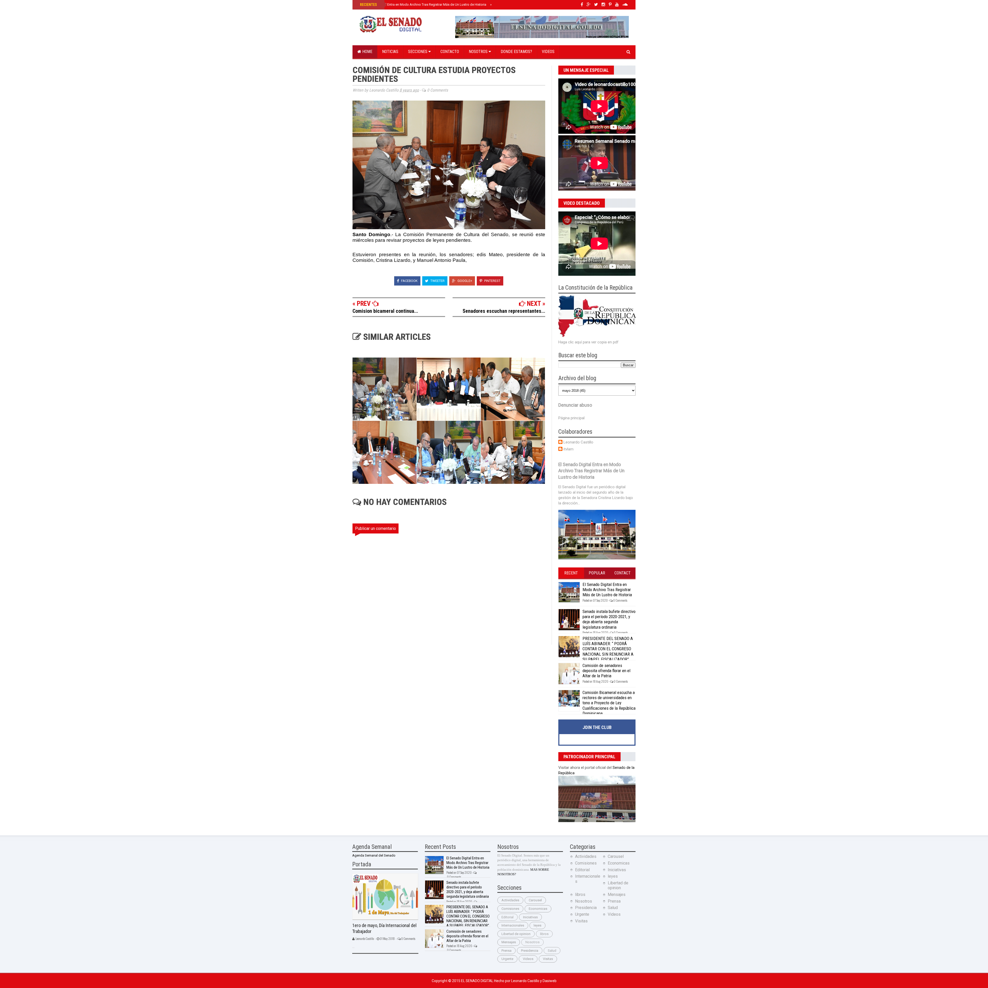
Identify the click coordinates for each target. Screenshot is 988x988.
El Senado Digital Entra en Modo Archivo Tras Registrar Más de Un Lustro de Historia (422, 4)
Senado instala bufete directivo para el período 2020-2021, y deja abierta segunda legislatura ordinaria (609, 619)
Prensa (506, 951)
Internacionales (512, 925)
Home (366, 51)
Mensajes (508, 942)
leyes (537, 925)
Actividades (510, 900)
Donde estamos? (516, 51)
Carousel (535, 900)
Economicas (538, 909)
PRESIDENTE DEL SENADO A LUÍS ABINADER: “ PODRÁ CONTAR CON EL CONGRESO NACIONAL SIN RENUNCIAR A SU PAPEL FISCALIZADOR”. (608, 649)
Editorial (507, 917)
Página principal (571, 418)
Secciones (418, 51)
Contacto (449, 51)
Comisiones (510, 909)
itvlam (568, 449)
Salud (552, 951)
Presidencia (529, 951)
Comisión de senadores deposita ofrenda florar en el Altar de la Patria (606, 671)
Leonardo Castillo (578, 442)
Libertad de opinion (516, 934)
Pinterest (491, 281)
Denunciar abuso (575, 405)
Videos (548, 51)
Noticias (390, 51)
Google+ (464, 281)
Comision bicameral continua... (385, 311)
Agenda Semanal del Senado (373, 855)
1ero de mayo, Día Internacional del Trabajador (384, 928)
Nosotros (479, 51)
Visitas (548, 959)
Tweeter (437, 281)
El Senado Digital (477, 981)
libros (544, 934)
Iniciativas (530, 917)
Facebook (409, 281)
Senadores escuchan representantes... (504, 311)
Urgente (507, 959)
